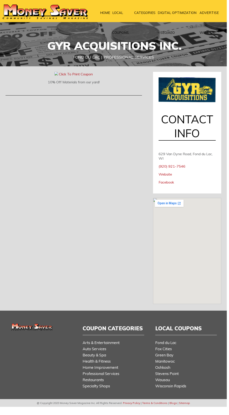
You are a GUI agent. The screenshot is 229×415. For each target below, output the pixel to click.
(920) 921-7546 (172, 166)
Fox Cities (163, 348)
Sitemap (184, 403)
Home (105, 13)
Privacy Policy (131, 403)
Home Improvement (100, 367)
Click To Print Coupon (76, 74)
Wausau (162, 379)
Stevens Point (167, 373)
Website (165, 174)
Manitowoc (165, 361)
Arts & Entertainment (101, 342)
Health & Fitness (97, 361)
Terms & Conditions (154, 403)
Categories (144, 13)
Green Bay (164, 355)
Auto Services (94, 348)
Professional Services (101, 373)
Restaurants (93, 379)
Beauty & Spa (94, 355)
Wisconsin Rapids (170, 386)
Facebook (166, 182)
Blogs (173, 403)
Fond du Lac (165, 342)
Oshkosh (162, 367)
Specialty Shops (96, 386)
